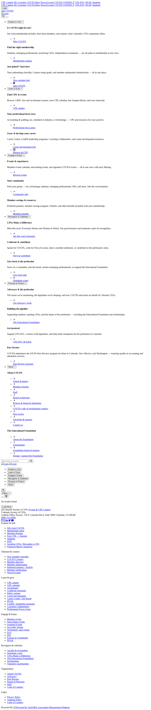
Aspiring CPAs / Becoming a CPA (23, 544)
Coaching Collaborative (18, 606)
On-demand (12, 588)
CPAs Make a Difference (19, 656)
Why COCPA (19, 41)
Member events (14, 619)
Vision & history (20, 381)
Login (4, 8)
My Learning (20, 2)
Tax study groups (15, 627)
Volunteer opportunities (18, 664)
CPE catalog (19, 108)
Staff (15, 392)
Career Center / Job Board (19, 598)
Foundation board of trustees (26, 450)
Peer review (18, 414)
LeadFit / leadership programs (21, 604)
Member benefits (21, 214)
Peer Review (13, 679)
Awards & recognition (17, 650)
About (11, 367)
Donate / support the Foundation (28, 456)
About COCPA (14, 674)
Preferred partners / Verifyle (20, 567)
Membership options (22, 61)
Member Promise (15, 533)
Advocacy (12, 676)
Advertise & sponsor (22, 419)
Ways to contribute (21, 255)
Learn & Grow (14, 89)
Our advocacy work (22, 303)
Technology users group (18, 630)
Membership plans (15, 530)
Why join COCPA (15, 528)
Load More (6, 507)
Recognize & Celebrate (18, 217)
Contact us (18, 425)
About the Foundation (23, 439)
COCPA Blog (33, 2)
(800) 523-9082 (8, 517)
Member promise (21, 387)
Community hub (20, 194)
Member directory (15, 562)
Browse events (20, 175)
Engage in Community (17, 638)
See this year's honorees (24, 236)
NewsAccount (47, 2)
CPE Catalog (7, 2)
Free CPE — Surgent (17, 536)
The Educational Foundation (26, 322)
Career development (16, 596)
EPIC (9, 541)
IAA (9, 632)
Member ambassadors (17, 564)
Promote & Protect (16, 283)
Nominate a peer (20, 280)
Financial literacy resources (19, 546)
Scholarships (19, 445)
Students (96, 2)
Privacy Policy (14, 697)
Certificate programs (16, 590)
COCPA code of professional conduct (30, 408)
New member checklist (17, 556)
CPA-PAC (80, 2)
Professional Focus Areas (19, 609)
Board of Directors (15, 682)
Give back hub (20, 275)
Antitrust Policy (14, 699)
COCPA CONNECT (64, 2)
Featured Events (14, 624)
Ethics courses (13, 593)
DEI (9, 635)
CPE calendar (13, 585)
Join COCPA (7, 11)
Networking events (16, 622)
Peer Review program (23, 364)
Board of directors (21, 397)
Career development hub (24, 147)
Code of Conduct (15, 687)
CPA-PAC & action (22, 342)
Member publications (17, 570)
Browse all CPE (20, 152)
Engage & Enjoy (15, 155)
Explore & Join (14, 22)
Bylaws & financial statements (27, 403)
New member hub (21, 80)
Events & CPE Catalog (39, 509)
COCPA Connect (15, 559)
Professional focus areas (24, 127)
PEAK (88, 2)
